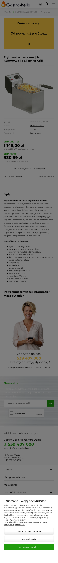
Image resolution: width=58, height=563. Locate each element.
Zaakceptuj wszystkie (29, 547)
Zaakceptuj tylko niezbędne (29, 531)
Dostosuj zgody (29, 539)
